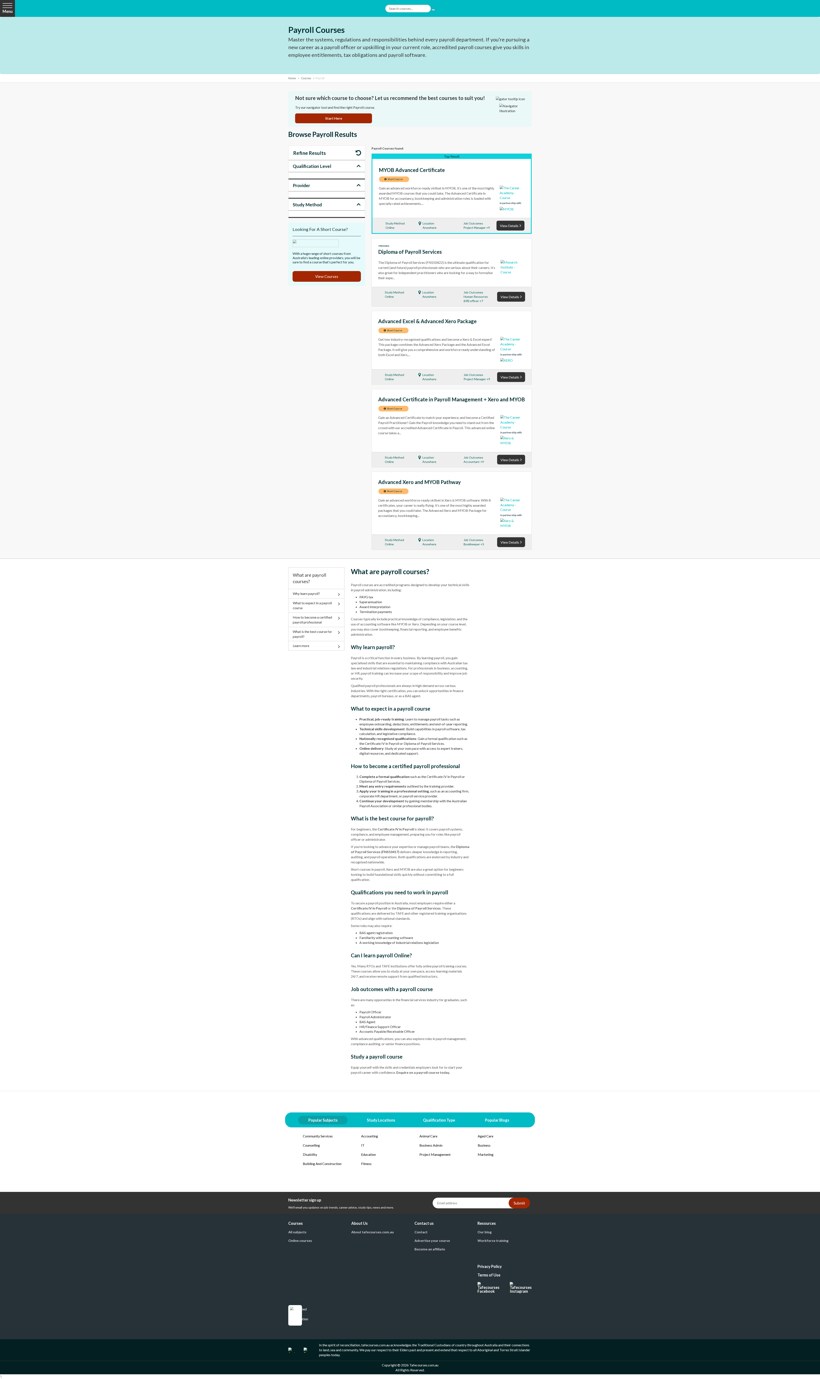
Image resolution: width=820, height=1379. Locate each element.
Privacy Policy (489, 1266)
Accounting (369, 1136)
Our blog (484, 1232)
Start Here (333, 118)
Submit (519, 1203)
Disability (310, 1154)
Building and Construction (322, 1164)
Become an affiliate (429, 1249)
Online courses (300, 1240)
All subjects (297, 1232)
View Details (509, 226)
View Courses (326, 276)
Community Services (318, 1136)
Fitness (366, 1164)
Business (484, 1145)
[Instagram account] (521, 1287)
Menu (8, 11)
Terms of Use (488, 1275)
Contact (421, 1232)
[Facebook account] (488, 1287)
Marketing (485, 1154)
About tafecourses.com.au (372, 1232)
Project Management (435, 1154)
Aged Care (485, 1136)
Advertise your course (432, 1240)
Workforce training (492, 1240)
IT (363, 1145)
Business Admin (430, 1145)
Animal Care (428, 1136)
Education (368, 1154)
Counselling (311, 1145)
